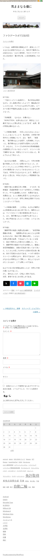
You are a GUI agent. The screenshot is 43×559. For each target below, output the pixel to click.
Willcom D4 (7, 508)
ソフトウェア (32, 465)
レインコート (20, 476)
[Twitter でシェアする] (6, 283)
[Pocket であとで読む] (20, 283)
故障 (7, 487)
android (5, 459)
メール (6, 367)
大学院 (5, 526)
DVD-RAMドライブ (19, 459)
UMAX (20, 462)
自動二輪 (20, 486)
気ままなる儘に (21, 6)
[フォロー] (38, 1)
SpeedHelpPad (13, 462)
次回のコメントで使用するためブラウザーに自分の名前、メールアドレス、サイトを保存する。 (21, 389)
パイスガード (12, 471)
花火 (29, 487)
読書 (4, 537)
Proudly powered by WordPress (13, 555)
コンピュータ (7, 520)
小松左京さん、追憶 (11, 308)
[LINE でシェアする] (35, 283)
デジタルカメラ (25, 468)
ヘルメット (30, 471)
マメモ (14, 476)
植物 (4, 531)
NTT (33, 459)
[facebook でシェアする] (13, 283)
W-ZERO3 (6, 505)
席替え (27, 481)
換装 (4, 487)
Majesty (28, 459)
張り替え (32, 481)
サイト (5, 376)
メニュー (21, 17)
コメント (7, 331)
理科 (12, 290)
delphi (11, 459)
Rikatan (5, 462)
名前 (5, 358)
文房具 (5, 528)
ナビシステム (35, 468)
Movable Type (8, 502)
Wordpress (26, 462)
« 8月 (12, 450)
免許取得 (32, 475)
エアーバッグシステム (20, 465)
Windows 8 (7, 511)
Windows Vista (8, 514)
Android (6, 497)
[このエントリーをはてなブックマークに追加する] (27, 283)
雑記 (4, 540)
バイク (5, 471)
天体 (22, 480)
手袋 (37, 481)
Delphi (5, 499)
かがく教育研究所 (26, 290)
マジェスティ (7, 476)
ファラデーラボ (21, 471)
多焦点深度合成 (11, 480)
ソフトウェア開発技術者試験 (11, 468)
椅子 (11, 487)
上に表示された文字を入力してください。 (19, 400)
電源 (33, 487)
